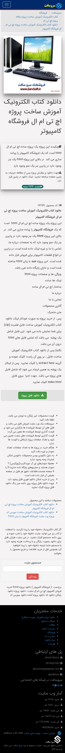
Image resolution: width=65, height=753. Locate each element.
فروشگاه (43, 13)
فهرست (51, 644)
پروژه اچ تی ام (50, 21)
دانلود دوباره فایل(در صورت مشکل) (38, 617)
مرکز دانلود (50, 640)
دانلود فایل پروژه (31, 395)
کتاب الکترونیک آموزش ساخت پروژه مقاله (37, 17)
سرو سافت (17, 745)
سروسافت (56, 13)
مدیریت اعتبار (48, 629)
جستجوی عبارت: (32, 563)
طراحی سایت (48, 733)
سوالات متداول (48, 621)
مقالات (52, 625)
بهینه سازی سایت (31, 733)
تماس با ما (50, 636)
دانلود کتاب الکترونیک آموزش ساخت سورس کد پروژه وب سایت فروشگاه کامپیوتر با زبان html (30, 514)
